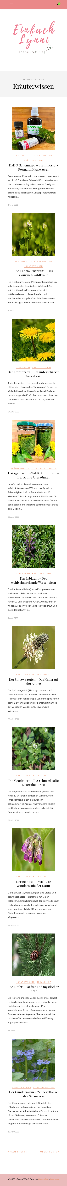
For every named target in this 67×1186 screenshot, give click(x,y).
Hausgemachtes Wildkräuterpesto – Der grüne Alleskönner (33, 475)
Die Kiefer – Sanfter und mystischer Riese (33, 989)
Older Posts (49, 1152)
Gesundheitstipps (41, 156)
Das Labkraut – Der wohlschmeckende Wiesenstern (33, 580)
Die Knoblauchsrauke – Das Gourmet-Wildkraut (33, 273)
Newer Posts (18, 1152)
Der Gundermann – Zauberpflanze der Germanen (33, 1094)
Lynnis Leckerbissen (44, 468)
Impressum (54, 1179)
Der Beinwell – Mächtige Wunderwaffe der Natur (33, 884)
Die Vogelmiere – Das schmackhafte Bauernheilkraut (33, 783)
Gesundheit (22, 156)
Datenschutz (43, 1179)
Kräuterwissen (33, 160)
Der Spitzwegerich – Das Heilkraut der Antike (33, 681)
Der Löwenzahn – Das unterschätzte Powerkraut (33, 374)
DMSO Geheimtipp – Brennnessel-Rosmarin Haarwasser (33, 167)
